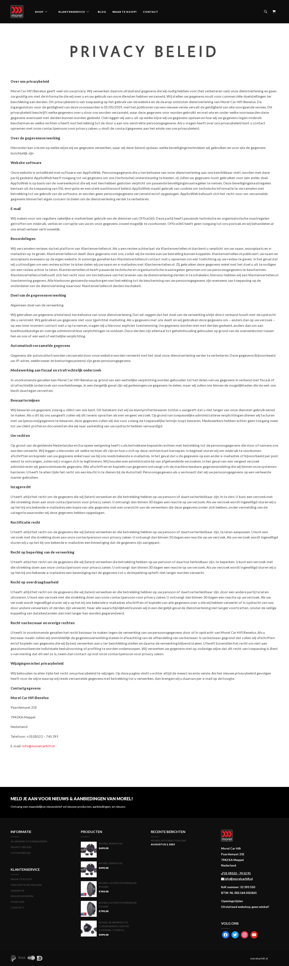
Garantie (17, 890)
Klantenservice (72, 11)
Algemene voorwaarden (29, 841)
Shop (39, 11)
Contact (150, 11)
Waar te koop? (124, 11)
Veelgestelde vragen (26, 884)
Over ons (17, 901)
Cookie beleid (21, 852)
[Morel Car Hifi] (17, 11)
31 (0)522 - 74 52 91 (237, 873)
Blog (102, 11)
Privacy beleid (21, 847)
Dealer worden (22, 896)
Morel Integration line (168, 840)
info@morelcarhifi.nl (38, 746)
